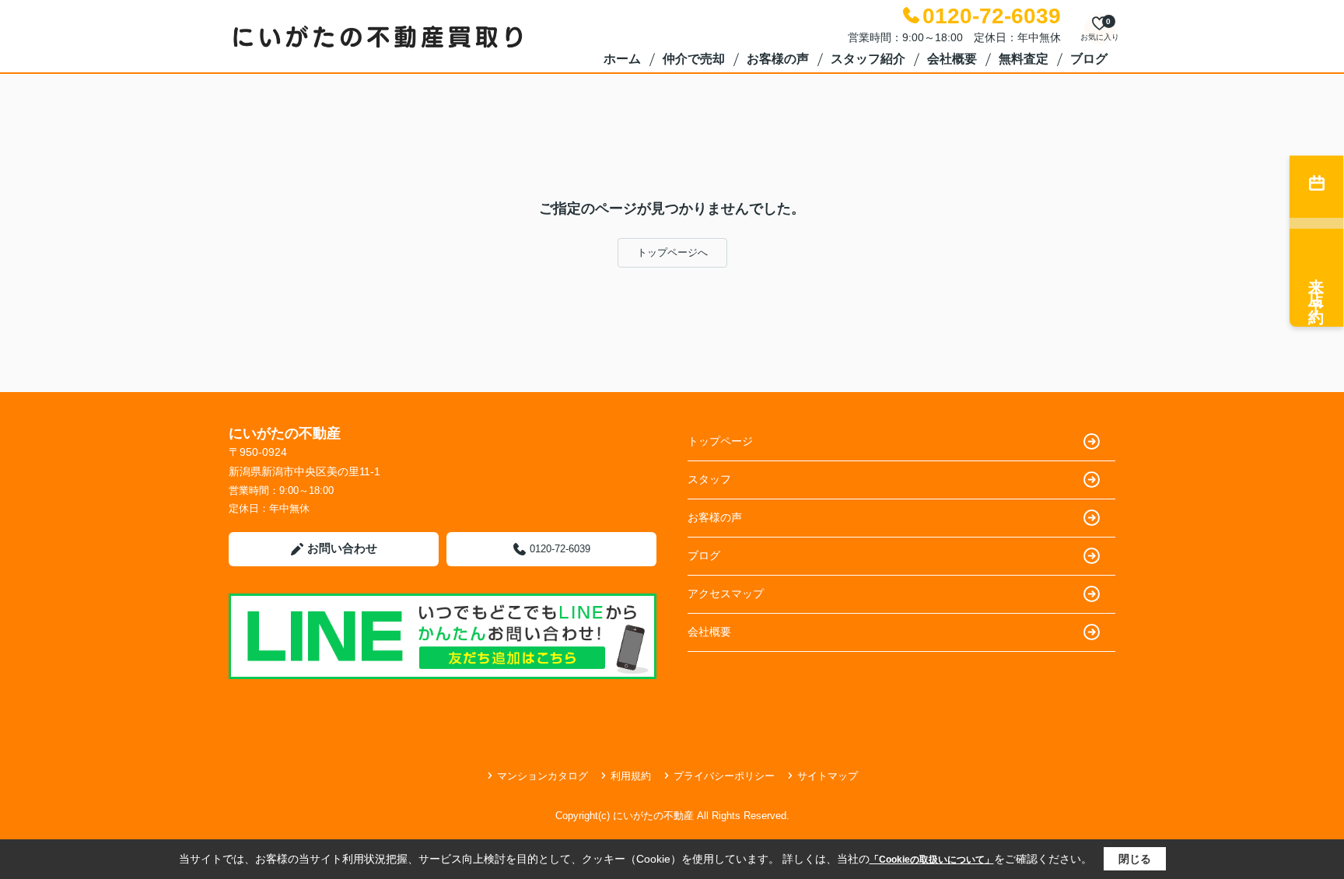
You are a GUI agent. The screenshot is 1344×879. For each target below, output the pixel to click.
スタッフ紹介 (868, 58)
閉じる (1134, 859)
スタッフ (709, 479)
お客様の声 (778, 58)
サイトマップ (827, 776)
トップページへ (672, 252)
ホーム (622, 58)
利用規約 (631, 776)
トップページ (720, 441)
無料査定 (1023, 58)
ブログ (1089, 58)
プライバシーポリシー (724, 776)
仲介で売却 (694, 58)
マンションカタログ (542, 776)
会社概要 (952, 58)
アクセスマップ (726, 593)
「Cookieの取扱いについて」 (932, 859)
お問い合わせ (342, 548)
